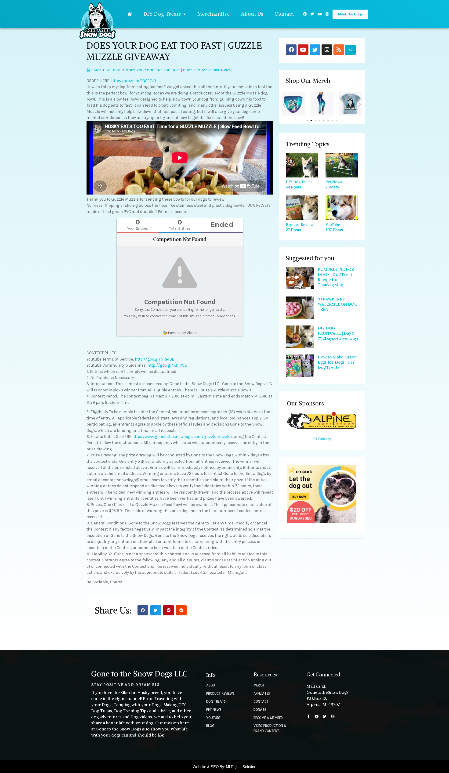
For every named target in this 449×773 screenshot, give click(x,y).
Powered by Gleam (182, 332)
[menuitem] (130, 14)
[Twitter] (312, 14)
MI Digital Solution (241, 767)
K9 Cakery (321, 439)
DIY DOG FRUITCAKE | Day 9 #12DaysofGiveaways (338, 333)
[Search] (350, 49)
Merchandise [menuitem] (213, 14)
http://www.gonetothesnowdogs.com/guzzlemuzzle (181, 436)
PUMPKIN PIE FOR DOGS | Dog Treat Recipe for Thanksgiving (336, 277)
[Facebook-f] (308, 716)
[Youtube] (319, 14)
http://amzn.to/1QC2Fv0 (133, 80)
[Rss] (338, 49)
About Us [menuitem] (252, 14)
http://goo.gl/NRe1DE (154, 359)
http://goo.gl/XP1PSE (167, 365)
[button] (143, 610)
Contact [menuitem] (284, 14)
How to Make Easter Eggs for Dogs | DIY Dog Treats (338, 362)
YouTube (113, 70)
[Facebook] (304, 14)
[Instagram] (327, 14)
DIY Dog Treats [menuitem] (162, 14)
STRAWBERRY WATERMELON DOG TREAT (338, 304)
